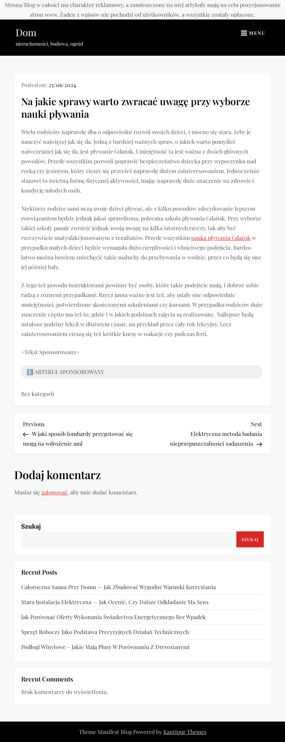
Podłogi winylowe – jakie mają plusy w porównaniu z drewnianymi (105, 646)
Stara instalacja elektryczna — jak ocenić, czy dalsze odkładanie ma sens (115, 602)
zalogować (54, 492)
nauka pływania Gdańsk (221, 237)
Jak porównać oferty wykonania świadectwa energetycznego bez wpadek (113, 616)
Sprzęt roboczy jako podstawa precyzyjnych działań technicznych (105, 631)
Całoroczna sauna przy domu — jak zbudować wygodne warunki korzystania (118, 587)
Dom (26, 32)
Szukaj (31, 526)
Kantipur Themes (184, 731)
